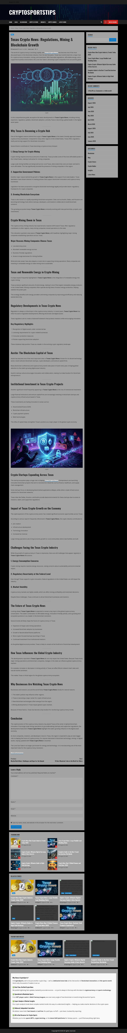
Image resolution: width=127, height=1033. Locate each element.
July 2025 (90, 133)
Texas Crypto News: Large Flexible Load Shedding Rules (52, 843)
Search (90, 35)
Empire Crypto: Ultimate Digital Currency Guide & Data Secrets (15, 854)
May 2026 (91, 116)
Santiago (63, 902)
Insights (43, 22)
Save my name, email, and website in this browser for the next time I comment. (38, 823)
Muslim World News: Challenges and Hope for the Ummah (27, 760)
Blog (16, 22)
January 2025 (92, 141)
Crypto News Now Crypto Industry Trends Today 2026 (15, 843)
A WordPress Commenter (95, 91)
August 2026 (92, 103)
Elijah (38, 902)
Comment (14, 776)
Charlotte (14, 49)
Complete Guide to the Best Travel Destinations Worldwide (52, 854)
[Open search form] (101, 22)
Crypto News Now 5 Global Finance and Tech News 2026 (52, 865)
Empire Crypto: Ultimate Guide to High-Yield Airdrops (15, 865)
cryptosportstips (32, 12)
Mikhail (14, 902)
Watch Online (113, 22)
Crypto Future (33, 22)
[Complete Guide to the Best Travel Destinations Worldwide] (103, 948)
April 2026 (91, 120)
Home (10, 22)
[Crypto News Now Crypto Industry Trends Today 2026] (22, 887)
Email (13, 809)
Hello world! (108, 91)
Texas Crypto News (51, 53)
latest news (62, 22)
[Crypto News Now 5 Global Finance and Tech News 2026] (46, 913)
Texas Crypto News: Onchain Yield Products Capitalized (71, 924)
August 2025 (92, 128)
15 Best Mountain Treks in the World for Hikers (69, 760)
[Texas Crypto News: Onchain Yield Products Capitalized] (71, 913)
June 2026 (91, 111)
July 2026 (90, 107)
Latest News (68, 893)
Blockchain (23, 22)
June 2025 (91, 137)
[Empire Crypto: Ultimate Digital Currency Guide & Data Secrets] (71, 887)
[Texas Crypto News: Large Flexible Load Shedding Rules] (46, 887)
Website (13, 816)
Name (13, 802)
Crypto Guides (52, 22)
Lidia (93, 964)
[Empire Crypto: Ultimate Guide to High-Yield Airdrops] (22, 913)
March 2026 (91, 124)
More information (17, 753)
